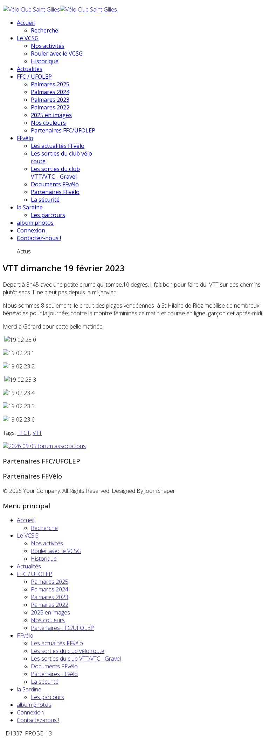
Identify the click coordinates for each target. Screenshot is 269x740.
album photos (35, 223)
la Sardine (30, 207)
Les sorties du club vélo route (67, 651)
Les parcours (48, 215)
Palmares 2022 (50, 107)
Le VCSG (28, 38)
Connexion (31, 230)
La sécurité (45, 199)
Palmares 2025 (50, 84)
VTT (37, 433)
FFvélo (25, 138)
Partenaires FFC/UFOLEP (63, 130)
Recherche (44, 30)
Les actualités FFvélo (57, 146)
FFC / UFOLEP (34, 76)
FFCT (23, 433)
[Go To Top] (3, 733)
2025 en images (51, 115)
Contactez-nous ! (39, 238)
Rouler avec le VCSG (57, 53)
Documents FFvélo (55, 184)
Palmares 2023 (50, 99)
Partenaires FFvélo (55, 192)
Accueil (26, 23)
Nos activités (47, 46)
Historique (44, 61)
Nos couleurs (48, 123)
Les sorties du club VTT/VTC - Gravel (55, 172)
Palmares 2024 (50, 92)
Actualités (29, 69)
